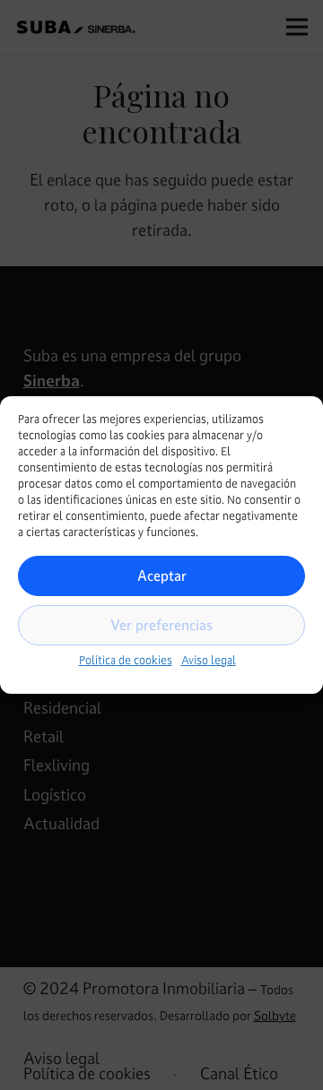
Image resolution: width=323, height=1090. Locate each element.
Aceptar (162, 575)
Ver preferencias (161, 625)
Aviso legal (208, 660)
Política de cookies (125, 660)
